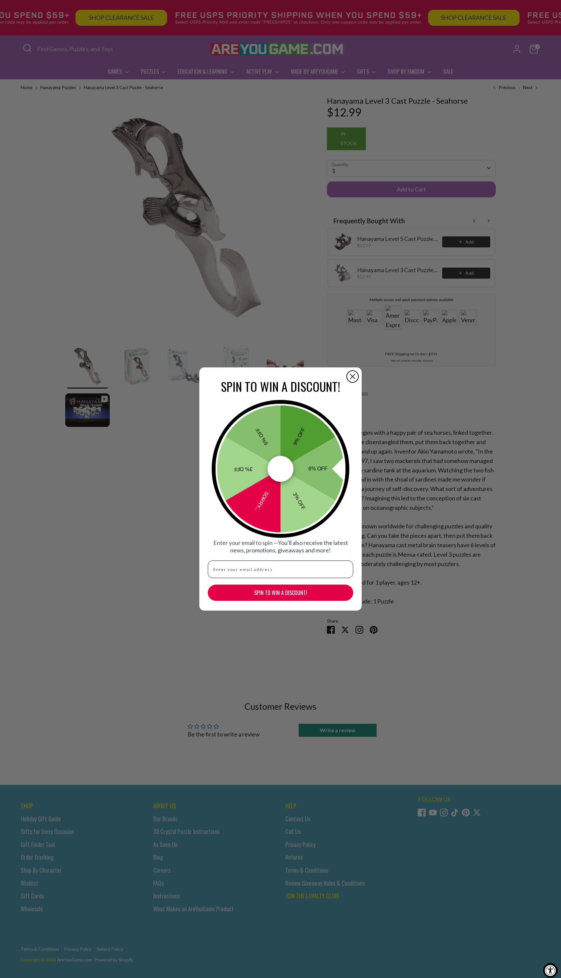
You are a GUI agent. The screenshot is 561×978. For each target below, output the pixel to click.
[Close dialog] (352, 376)
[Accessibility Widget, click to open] (550, 970)
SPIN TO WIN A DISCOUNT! (280, 593)
